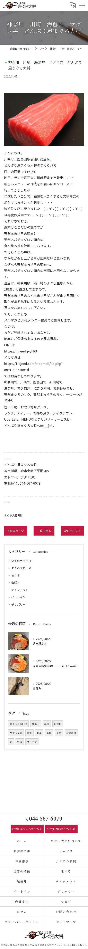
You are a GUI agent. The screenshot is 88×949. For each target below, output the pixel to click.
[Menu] (81, 5)
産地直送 (71, 733)
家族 (29, 733)
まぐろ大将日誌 (13, 515)
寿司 (46, 724)
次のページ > (72, 531)
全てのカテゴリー (22, 561)
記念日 (57, 724)
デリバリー (18, 604)
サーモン (32, 742)
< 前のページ (15, 531)
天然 (58, 733)
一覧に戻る (44, 531)
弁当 (19, 742)
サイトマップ (66, 922)
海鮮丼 (15, 583)
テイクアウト (19, 590)
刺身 (39, 733)
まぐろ (15, 575)
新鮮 (49, 733)
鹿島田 (35, 724)
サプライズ (16, 733)
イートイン (18, 597)
